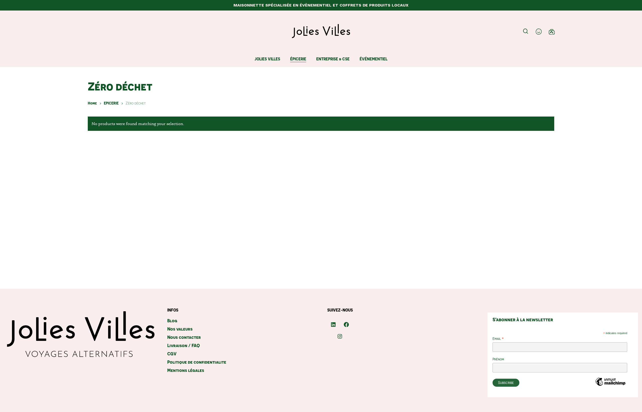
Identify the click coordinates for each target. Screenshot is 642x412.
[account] (539, 31)
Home (92, 103)
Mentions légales (185, 370)
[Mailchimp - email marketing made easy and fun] (610, 389)
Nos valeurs (180, 329)
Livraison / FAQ (183, 345)
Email (498, 339)
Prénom (498, 359)
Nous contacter (184, 337)
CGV (172, 353)
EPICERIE (111, 103)
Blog (172, 320)
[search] (526, 31)
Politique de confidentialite (196, 362)
